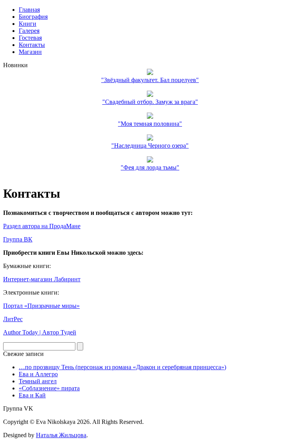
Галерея (29, 30)
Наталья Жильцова (61, 435)
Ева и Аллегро (38, 374)
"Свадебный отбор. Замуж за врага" (150, 101)
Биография (33, 16)
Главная (29, 9)
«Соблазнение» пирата (49, 388)
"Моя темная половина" (150, 123)
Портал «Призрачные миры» (41, 305)
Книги (27, 23)
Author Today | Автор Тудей (39, 332)
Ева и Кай (32, 395)
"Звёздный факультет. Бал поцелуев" (150, 80)
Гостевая (30, 37)
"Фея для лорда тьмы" (150, 167)
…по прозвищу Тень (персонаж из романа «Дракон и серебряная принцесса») (122, 367)
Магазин (30, 51)
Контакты (32, 44)
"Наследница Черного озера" (150, 145)
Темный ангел (38, 381)
